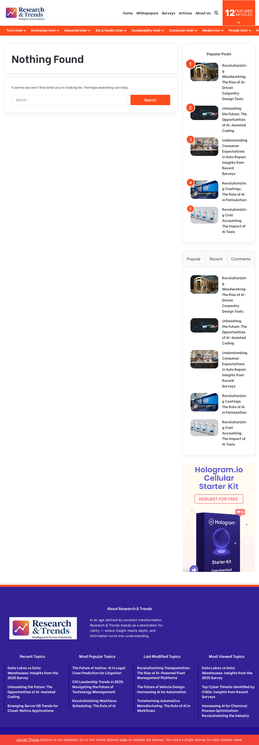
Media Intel (211, 30)
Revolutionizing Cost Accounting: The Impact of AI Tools (234, 220)
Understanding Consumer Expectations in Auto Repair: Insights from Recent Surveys (234, 156)
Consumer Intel (181, 30)
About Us (203, 12)
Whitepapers (147, 12)
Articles (185, 12)
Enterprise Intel (43, 30)
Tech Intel (14, 30)
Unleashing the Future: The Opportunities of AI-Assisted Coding (234, 119)
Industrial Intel (75, 30)
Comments (241, 259)
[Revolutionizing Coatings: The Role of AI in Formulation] (204, 189)
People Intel (238, 30)
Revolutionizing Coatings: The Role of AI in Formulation (234, 191)
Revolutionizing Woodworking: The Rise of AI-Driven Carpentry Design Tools (234, 81)
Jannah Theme (27, 740)
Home (128, 12)
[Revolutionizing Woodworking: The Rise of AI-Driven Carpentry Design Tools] (204, 72)
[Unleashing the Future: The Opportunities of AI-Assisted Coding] (204, 113)
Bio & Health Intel (109, 30)
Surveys (168, 12)
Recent (216, 259)
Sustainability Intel (146, 30)
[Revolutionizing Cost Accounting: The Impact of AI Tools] (204, 215)
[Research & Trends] (26, 12)
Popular (194, 259)
